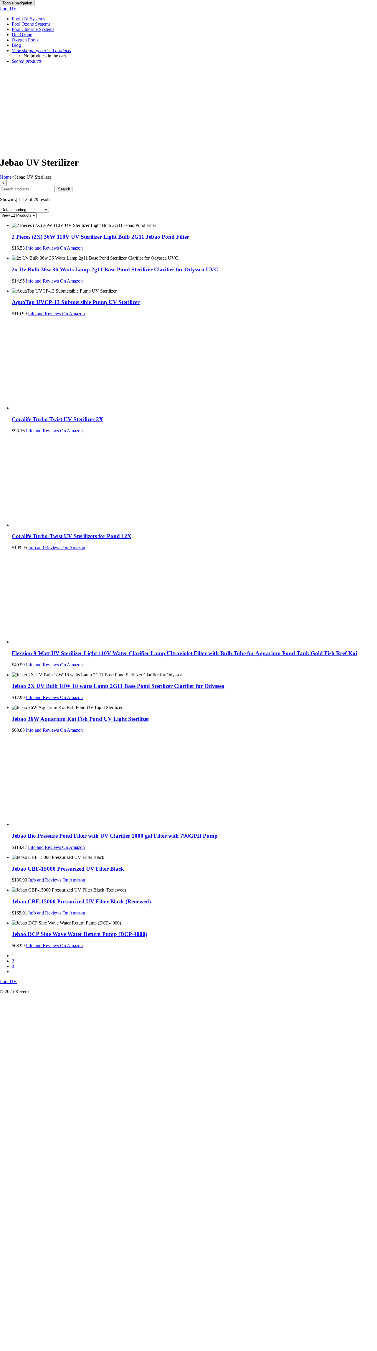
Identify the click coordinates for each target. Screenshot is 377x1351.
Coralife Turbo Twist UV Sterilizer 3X (57, 419)
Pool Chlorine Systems (33, 29)
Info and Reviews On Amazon (54, 247)
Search (64, 189)
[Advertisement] (188, 110)
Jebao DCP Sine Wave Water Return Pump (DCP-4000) (79, 934)
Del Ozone (22, 34)
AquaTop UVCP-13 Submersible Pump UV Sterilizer (76, 302)
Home (5, 177)
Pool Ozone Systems (31, 23)
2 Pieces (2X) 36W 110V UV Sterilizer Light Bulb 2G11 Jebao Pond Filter (100, 237)
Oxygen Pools (25, 39)
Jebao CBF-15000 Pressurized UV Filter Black (68, 869)
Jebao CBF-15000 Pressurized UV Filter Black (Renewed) (81, 901)
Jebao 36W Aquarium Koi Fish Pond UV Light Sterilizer (80, 719)
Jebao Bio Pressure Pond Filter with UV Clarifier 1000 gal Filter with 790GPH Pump (115, 836)
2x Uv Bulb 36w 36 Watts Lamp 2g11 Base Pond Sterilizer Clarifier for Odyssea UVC (115, 269)
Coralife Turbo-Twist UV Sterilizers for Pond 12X (71, 536)
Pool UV (8, 8)
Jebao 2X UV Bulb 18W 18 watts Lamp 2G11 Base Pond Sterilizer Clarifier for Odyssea (118, 686)
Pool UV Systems (28, 18)
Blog (16, 45)
